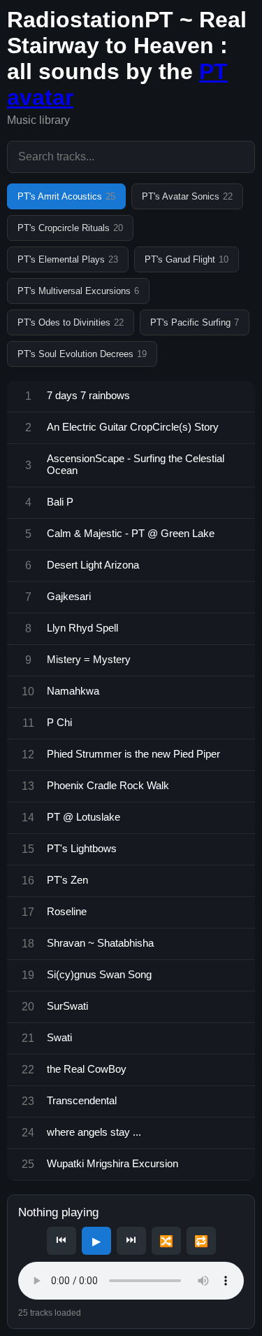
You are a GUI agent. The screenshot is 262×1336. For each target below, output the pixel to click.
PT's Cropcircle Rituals (70, 228)
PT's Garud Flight (186, 259)
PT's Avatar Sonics (187, 196)
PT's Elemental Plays (67, 259)
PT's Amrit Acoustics (66, 196)
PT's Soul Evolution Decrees (82, 354)
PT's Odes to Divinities (70, 322)
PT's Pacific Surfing (194, 322)
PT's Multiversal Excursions (78, 291)
